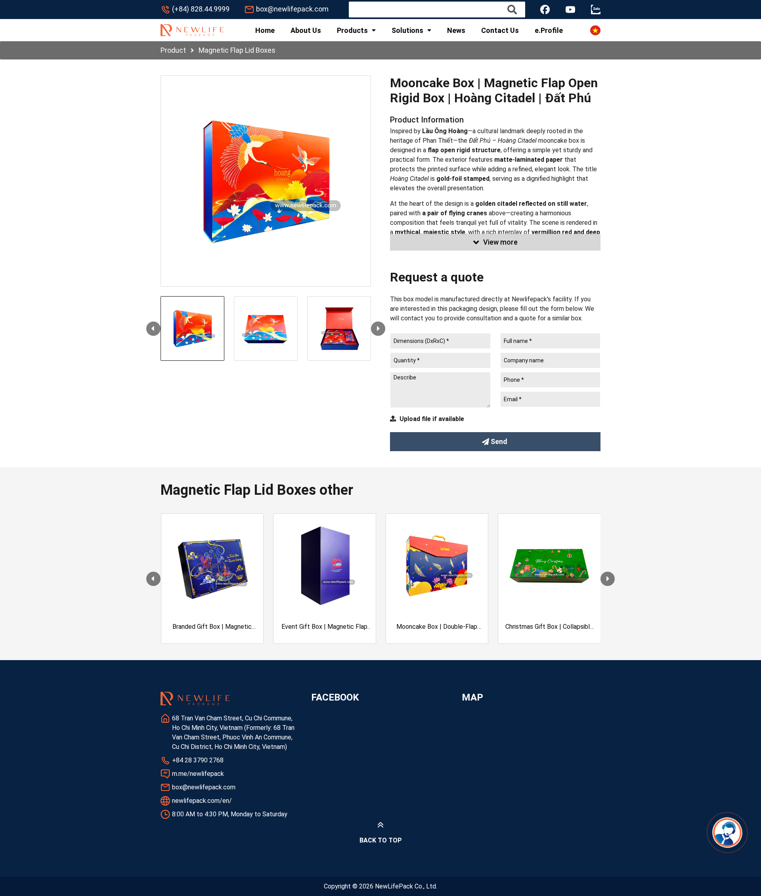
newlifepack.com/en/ (202, 800)
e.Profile (549, 30)
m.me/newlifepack (198, 773)
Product (173, 50)
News (456, 30)
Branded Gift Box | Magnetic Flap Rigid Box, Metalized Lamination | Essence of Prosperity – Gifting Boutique (212, 627)
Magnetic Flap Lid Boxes (237, 50)
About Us (306, 30)
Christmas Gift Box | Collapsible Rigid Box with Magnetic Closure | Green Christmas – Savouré (549, 627)
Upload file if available (432, 419)
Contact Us (500, 30)
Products (352, 30)
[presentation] (153, 329)
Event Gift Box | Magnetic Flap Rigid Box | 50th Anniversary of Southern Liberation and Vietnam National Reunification (324, 627)
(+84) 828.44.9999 (200, 9)
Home (265, 30)
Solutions (407, 30)
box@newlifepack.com (292, 9)
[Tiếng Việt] (595, 30)
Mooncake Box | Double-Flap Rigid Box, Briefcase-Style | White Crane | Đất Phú (436, 627)
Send (499, 441)
